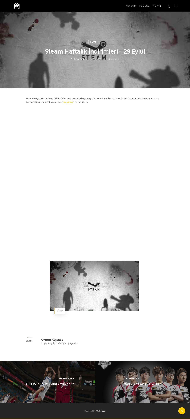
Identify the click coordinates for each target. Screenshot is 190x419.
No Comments (112, 59)
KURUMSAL (144, 6)
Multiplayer (101, 411)
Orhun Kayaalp (80, 59)
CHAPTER (157, 6)
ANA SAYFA (131, 6)
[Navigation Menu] (175, 6)
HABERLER (95, 42)
